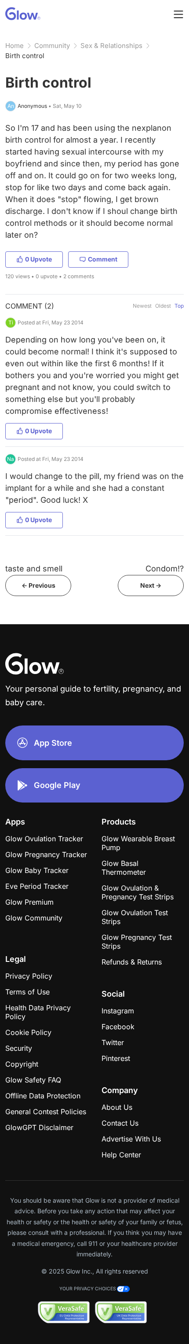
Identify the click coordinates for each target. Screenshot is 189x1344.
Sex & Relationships (111, 45)
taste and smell (33, 568)
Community (52, 45)
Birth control (24, 56)
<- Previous (38, 585)
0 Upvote (38, 259)
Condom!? (164, 568)
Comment (102, 259)
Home (14, 45)
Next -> (150, 585)
